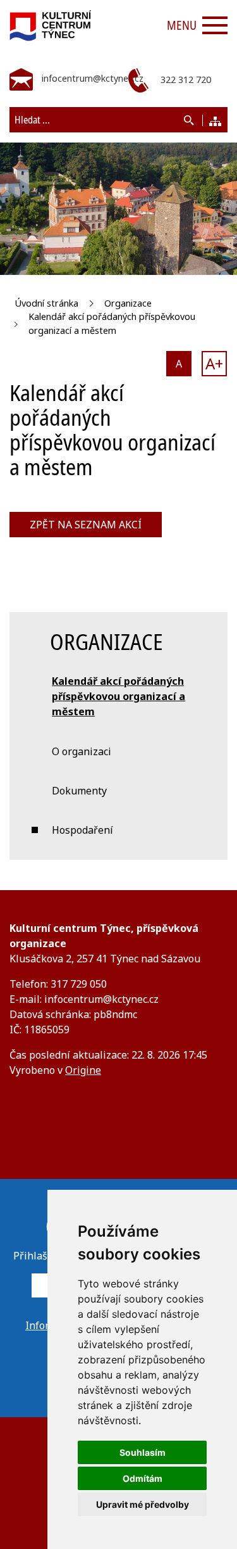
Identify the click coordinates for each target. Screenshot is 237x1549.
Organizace (128, 303)
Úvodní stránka (46, 303)
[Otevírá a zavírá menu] (215, 25)
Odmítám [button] (142, 1478)
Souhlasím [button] (142, 1452)
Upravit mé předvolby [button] (142, 1504)
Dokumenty (79, 791)
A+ (214, 363)
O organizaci (81, 751)
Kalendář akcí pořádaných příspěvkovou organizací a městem (111, 323)
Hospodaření (82, 830)
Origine (83, 1070)
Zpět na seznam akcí (86, 525)
